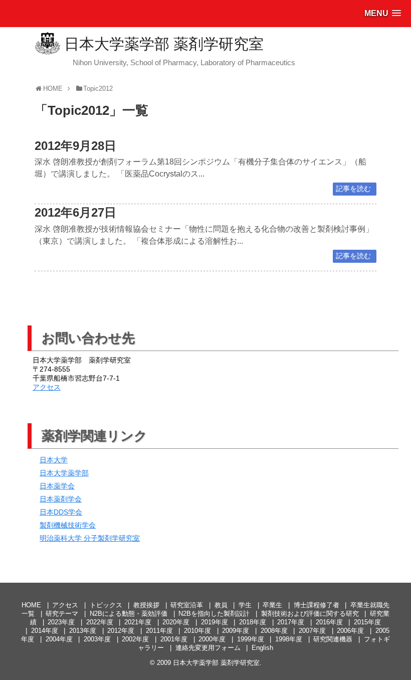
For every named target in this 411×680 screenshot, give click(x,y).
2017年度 (290, 622)
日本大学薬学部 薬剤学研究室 (164, 44)
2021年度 (137, 622)
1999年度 (250, 639)
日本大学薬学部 (64, 473)
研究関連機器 (332, 639)
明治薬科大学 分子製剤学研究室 (90, 538)
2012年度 (120, 630)
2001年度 (173, 639)
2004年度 (59, 639)
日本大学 (54, 460)
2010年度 (197, 630)
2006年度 (350, 630)
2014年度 (44, 630)
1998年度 (288, 639)
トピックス (106, 605)
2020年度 (175, 622)
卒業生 (272, 605)
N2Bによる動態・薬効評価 (128, 613)
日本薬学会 (57, 486)
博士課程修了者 (316, 605)
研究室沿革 (186, 605)
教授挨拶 (146, 605)
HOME (31, 605)
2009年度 (235, 630)
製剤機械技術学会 (68, 525)
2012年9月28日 (75, 145)
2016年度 (329, 622)
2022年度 (99, 622)
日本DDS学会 (61, 512)
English (262, 647)
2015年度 (367, 622)
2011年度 (159, 630)
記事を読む (353, 189)
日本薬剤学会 (61, 499)
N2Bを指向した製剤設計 (214, 613)
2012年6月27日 (75, 212)
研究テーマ (62, 613)
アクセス (47, 387)
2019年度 (214, 622)
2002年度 (135, 639)
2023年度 (61, 622)
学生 (245, 605)
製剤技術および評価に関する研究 (310, 613)
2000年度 (212, 639)
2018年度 (252, 622)
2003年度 (97, 639)
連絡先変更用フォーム (208, 647)
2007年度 (312, 630)
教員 (221, 605)
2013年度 (82, 630)
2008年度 (274, 630)
